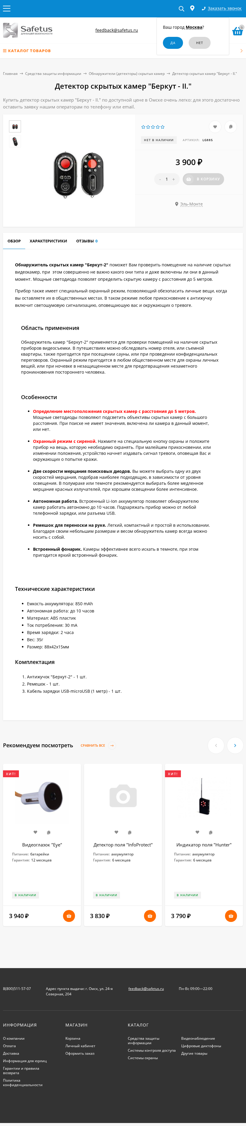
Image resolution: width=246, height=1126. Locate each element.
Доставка (11, 1053)
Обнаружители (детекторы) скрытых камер (127, 73)
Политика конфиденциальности (23, 1082)
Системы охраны (143, 1057)
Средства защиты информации (53, 73)
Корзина (72, 1038)
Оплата (9, 1045)
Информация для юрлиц (25, 1060)
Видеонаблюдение (198, 1038)
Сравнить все (93, 745)
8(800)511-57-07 (17, 988)
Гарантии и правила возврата (21, 1070)
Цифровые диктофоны (201, 1045)
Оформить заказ (79, 1053)
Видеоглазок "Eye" (42, 845)
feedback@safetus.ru (116, 30)
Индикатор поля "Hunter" (204, 845)
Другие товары (194, 1053)
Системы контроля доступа (152, 1050)
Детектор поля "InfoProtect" (123, 845)
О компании (14, 1038)
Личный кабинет (80, 1045)
